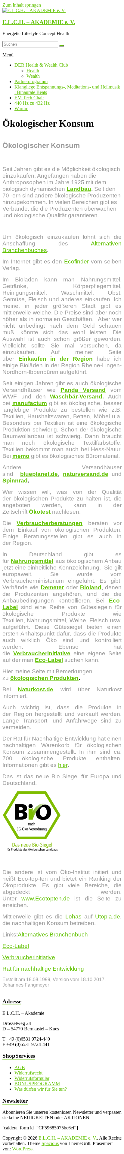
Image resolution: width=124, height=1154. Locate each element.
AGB (19, 1067)
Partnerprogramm (31, 81)
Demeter (52, 587)
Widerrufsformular (31, 1078)
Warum (21, 108)
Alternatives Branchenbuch (53, 934)
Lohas (73, 916)
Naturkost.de (35, 689)
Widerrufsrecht (28, 1072)
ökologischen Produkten (44, 678)
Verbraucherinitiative (41, 653)
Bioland (90, 587)
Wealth (33, 76)
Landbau (79, 189)
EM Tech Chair (29, 97)
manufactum (29, 403)
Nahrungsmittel (32, 561)
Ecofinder (76, 261)
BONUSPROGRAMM (37, 1083)
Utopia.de (107, 916)
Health (32, 70)
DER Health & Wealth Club (41, 65)
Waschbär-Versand (76, 396)
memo (20, 456)
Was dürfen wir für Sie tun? (40, 1089)
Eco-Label (15, 946)
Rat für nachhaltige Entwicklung (43, 969)
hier (62, 765)
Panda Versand (83, 390)
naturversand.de (85, 474)
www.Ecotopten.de (45, 898)
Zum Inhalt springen (21, 5)
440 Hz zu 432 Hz (32, 103)
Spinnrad (15, 480)
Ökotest (40, 512)
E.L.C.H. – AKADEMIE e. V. (38, 22)
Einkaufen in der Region (55, 359)
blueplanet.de (39, 474)
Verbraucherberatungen (49, 523)
